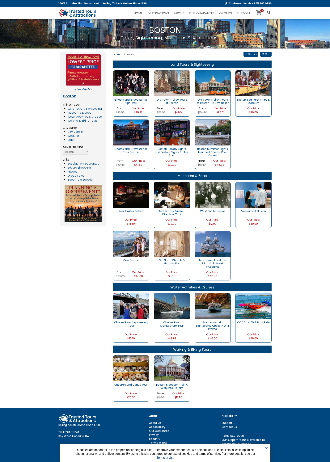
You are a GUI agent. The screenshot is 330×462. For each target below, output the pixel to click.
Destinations (158, 13)
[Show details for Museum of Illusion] (253, 194)
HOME (138, 13)
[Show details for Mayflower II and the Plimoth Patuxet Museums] (213, 244)
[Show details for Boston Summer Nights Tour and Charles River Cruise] (213, 132)
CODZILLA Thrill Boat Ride (253, 322)
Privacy (72, 172)
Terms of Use (158, 443)
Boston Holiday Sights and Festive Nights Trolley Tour (172, 152)
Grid (267, 54)
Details (252, 54)
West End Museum (212, 211)
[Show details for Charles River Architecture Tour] (172, 306)
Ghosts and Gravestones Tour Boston (130, 150)
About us (155, 423)
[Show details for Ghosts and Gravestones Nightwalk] (131, 83)
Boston (69, 96)
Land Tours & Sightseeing (85, 109)
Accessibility (157, 427)
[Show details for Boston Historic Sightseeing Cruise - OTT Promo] (213, 306)
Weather (73, 136)
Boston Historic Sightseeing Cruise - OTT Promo (212, 326)
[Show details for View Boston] (131, 244)
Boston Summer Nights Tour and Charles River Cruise (212, 152)
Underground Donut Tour (131, 385)
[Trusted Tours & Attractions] (77, 13)
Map (71, 140)
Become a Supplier (81, 180)
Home (117, 54)
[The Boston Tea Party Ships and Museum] (253, 83)
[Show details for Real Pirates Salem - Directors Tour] (172, 194)
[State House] (172, 368)
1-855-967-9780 (233, 436)
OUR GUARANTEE (201, 13)
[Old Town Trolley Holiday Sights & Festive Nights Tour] (172, 132)
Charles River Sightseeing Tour (131, 324)
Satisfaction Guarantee (83, 164)
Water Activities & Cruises (85, 117)
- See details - (83, 89)
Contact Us (229, 427)
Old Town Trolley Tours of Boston (172, 101)
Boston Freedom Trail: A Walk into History (172, 386)
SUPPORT (244, 13)
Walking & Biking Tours (83, 121)
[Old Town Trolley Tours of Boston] (172, 83)
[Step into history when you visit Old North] (172, 244)
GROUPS (225, 13)
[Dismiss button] (266, 448)
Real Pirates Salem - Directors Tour (172, 212)
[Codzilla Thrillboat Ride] (253, 306)
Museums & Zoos (79, 113)
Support (227, 423)
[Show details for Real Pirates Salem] (131, 194)
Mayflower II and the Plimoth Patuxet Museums (212, 263)
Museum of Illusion (253, 211)
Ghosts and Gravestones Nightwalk (130, 101)
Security (154, 439)
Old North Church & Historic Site (172, 261)
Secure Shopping (79, 168)
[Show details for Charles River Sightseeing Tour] (131, 306)
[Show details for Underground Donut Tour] (131, 368)
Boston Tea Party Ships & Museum (253, 101)
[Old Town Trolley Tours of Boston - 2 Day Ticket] (213, 83)
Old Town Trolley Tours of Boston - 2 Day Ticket (213, 101)
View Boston (131, 260)
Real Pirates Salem (131, 211)
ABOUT (179, 13)
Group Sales (76, 176)
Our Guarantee (159, 431)
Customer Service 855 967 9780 (250, 3)
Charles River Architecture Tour (172, 324)
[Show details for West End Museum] (213, 194)
